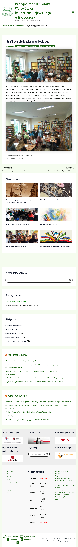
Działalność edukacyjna (13, 474)
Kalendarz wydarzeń (61, 497)
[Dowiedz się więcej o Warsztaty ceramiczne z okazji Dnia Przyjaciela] (56, 190)
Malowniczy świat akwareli (48, 224)
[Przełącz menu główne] (73, 11)
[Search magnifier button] (70, 280)
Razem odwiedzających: (13, 337)
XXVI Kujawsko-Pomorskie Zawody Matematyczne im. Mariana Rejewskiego (34, 378)
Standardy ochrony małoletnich (65, 485)
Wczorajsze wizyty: (11, 329)
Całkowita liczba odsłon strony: (16, 341)
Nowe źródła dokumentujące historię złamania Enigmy (26, 361)
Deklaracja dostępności (62, 495)
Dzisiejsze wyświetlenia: (13, 325)
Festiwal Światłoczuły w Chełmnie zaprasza (22, 416)
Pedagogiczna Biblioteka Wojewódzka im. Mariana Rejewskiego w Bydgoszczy (33, 10)
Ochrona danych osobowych (64, 492)
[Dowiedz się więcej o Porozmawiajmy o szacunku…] (22, 236)
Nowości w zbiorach (12, 482)
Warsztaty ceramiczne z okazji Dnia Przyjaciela (55, 200)
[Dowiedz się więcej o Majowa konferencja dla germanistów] (22, 214)
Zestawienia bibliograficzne (14, 493)
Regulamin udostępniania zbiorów (63, 482)
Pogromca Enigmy (17, 354)
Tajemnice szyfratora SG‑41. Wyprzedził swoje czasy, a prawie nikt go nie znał (35, 382)
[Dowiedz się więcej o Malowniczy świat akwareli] (56, 214)
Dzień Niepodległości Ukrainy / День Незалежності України (28, 420)
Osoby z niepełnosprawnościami (63, 489)
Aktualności (10, 471)
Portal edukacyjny (17, 395)
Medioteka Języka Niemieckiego (27, 46)
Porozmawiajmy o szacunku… (16, 246)
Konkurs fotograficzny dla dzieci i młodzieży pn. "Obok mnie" (28, 412)
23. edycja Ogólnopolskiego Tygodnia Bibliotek (55, 246)
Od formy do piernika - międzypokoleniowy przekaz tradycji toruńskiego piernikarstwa (38, 401)
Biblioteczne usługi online (63, 478)
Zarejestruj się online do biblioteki (62, 472)
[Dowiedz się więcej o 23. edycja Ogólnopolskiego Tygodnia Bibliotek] (56, 236)
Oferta (9, 487)
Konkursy (9, 479)
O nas (8, 484)
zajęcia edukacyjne (47, 46)
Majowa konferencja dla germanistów (18, 224)
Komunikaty (10, 476)
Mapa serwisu (59, 476)
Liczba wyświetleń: (11, 333)
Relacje (9, 490)
